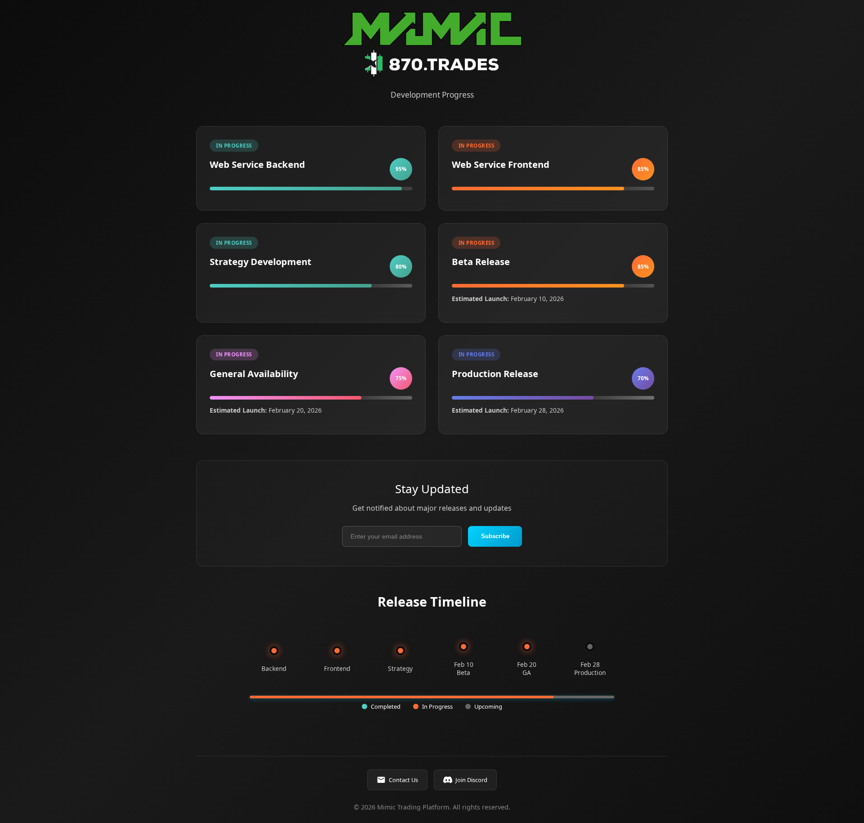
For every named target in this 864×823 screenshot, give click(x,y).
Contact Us (403, 780)
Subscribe (495, 536)
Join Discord (471, 780)
